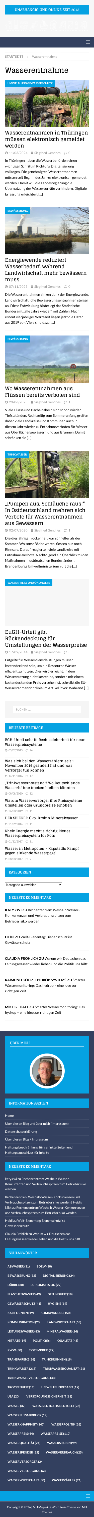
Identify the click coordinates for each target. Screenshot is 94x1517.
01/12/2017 (16, 841)
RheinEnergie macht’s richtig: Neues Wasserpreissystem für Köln (37, 833)
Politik (42, 1340)
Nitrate (17, 1340)
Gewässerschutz (24, 1304)
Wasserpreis (21, 1434)
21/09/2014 (16, 824)
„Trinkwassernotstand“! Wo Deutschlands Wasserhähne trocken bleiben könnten (42, 785)
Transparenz (21, 1359)
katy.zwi (11, 1179)
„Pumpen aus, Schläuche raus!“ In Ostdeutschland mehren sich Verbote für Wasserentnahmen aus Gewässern (45, 513)
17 (31, 776)
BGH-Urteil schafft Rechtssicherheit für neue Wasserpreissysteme (45, 741)
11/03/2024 (18, 153)
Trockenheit (21, 1387)
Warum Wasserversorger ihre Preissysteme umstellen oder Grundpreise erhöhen (43, 802)
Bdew (44, 1266)
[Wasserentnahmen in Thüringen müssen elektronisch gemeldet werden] (47, 103)
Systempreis (41, 1350)
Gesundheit (60, 1294)
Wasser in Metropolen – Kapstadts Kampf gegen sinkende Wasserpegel (42, 850)
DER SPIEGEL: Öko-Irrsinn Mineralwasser (41, 818)
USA (14, 1396)
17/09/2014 (18, 652)
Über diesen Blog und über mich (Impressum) (37, 1124)
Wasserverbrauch (64, 1452)
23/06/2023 (18, 402)
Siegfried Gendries (47, 153)
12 (31, 793)
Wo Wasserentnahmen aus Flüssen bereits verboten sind (42, 392)
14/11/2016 (16, 776)
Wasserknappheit (26, 1424)
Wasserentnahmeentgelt (56, 1406)
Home (9, 1116)
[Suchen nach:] (47, 709)
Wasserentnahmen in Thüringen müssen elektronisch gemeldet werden (46, 139)
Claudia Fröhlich (16, 1234)
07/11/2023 (18, 286)
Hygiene (57, 1304)
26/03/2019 (16, 810)
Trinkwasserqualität (64, 1368)
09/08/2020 (16, 793)
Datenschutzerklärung (21, 1132)
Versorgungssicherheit (49, 1396)
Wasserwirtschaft (26, 1480)
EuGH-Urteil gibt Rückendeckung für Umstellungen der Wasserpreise (46, 639)
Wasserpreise (55, 1434)
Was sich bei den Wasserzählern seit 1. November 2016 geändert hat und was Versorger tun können (40, 765)
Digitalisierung (59, 1276)
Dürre (16, 1285)
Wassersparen (62, 1443)
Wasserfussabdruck (27, 1415)
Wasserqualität (24, 1443)
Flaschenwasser (24, 1294)
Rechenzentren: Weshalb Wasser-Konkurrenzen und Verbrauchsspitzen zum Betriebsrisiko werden (42, 915)
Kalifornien (21, 1313)
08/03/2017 (16, 858)
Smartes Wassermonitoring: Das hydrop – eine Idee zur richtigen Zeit (45, 985)
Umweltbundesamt (60, 1387)
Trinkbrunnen (57, 1359)
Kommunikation (24, 1322)
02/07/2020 (18, 530)
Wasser (17, 1406)
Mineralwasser (62, 1331)
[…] (40, 194)
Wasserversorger (26, 1462)
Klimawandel (56, 1313)
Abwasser (19, 1266)
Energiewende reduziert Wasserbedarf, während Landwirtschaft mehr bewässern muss (46, 270)
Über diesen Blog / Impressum (26, 1139)
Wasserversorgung (27, 1471)
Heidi (9, 1220)
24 (31, 750)
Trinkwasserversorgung (32, 1378)
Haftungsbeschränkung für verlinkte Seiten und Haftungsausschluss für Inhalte (38, 1149)
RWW (15, 1350)
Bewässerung (22, 1276)
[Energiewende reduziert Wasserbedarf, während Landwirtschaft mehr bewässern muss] (47, 230)
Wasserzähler (66, 1480)
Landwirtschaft (64, 1322)
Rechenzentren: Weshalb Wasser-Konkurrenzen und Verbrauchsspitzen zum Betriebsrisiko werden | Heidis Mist (43, 1202)
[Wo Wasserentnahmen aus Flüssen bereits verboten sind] (47, 359)
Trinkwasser (22, 1368)
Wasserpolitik (66, 1424)
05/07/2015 (16, 750)
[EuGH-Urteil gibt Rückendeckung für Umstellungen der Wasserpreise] (47, 602)
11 (31, 810)
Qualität (67, 1340)
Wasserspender (23, 1452)
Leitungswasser (24, 1331)
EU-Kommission (46, 1285)
